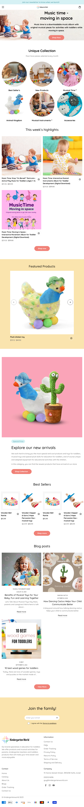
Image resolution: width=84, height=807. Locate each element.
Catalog (5, 777)
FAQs (46, 745)
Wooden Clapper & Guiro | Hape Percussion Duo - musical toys (29, 517)
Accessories (69, 120)
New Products (41, 90)
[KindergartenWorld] (42, 7)
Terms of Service (50, 759)
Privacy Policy (49, 752)
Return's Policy (50, 756)
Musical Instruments (42, 120)
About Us (5, 780)
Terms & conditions (49, 723)
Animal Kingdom (14, 120)
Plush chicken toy (17, 337)
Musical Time (69, 90)
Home (4, 773)
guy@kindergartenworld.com (56, 780)
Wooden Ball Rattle (6, 514)
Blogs (4, 784)
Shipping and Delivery (53, 762)
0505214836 (48, 777)
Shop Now (56, 37)
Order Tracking (50, 749)
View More (42, 687)
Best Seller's (14, 90)
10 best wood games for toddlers (21, 668)
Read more (21, 612)
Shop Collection (21, 471)
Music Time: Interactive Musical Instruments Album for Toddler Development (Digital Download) (56, 181)
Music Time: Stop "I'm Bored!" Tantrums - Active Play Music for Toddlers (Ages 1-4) (19, 179)
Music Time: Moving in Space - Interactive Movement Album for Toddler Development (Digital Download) (19, 234)
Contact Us (48, 742)
